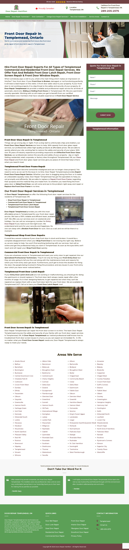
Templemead (20, 449)
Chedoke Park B (21, 379)
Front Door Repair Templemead (34, 20)
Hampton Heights (104, 402)
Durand (45, 388)
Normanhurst (75, 429)
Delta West (74, 385)
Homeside (74, 408)
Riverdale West (75, 438)
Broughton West (76, 370)
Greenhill (73, 399)
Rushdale (73, 440)
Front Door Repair (78, 521)
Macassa (18, 423)
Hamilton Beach (76, 402)
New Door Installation (78, 17)
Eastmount (74, 388)
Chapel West (102, 376)
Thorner (45, 449)
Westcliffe (101, 452)
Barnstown (46, 364)
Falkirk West (102, 391)
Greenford (46, 399)
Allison (72, 361)
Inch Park (18, 411)
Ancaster (100, 361)
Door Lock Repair (52, 525)
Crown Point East (103, 382)
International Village (50, 411)
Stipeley (18, 446)
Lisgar (72, 420)
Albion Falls (46, 361)
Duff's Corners (102, 385)
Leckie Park (46, 420)
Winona (18, 455)
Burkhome (46, 373)
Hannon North (20, 405)
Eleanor (100, 388)
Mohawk (73, 426)
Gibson (72, 393)
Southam (45, 443)
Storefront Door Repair (80, 532)
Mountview (19, 429)
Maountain (46, 423)
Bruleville (100, 370)
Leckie (17, 420)
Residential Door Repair (54, 532)
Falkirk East (74, 391)
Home (7, 17)
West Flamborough (77, 452)
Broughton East (48, 370)
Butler (72, 373)
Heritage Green (20, 408)
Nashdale (45, 429)
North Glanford (20, 432)
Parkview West (103, 432)
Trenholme (74, 449)
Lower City (101, 420)
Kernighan (46, 414)
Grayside (18, 399)
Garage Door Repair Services (57, 17)
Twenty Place (102, 449)
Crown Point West (22, 385)
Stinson (100, 443)
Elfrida (17, 391)
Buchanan (18, 373)
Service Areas (94, 17)
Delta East (46, 385)
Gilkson (17, 396)
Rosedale (45, 440)
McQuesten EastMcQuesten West (83, 423)
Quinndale (46, 435)
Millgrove (45, 426)
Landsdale (74, 417)
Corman (45, 382)
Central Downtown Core (24, 376)
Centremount (47, 376)
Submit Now (105, 115)
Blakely (100, 367)
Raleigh (72, 435)
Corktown (18, 382)
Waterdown (46, 452)
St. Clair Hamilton (76, 443)
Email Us (103, 525)
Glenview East (47, 396)
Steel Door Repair (52, 528)
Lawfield (100, 417)
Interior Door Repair (78, 525)
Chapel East (74, 376)
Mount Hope (102, 426)
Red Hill (18, 438)
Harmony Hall (102, 405)
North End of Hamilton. (106, 429)
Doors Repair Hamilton (63, 547)
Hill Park (45, 408)
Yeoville (45, 455)
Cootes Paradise (103, 379)
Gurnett (45, 402)
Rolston (18, 440)
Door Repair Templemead (16, 20)
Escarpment (47, 391)
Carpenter (101, 373)
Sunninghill (74, 446)
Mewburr (18, 426)
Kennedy (18, 414)
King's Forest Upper (77, 414)
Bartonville (74, 364)
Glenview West (75, 396)
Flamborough (47, 393)
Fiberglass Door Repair (80, 528)
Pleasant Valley (20, 435)
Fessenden (19, 393)
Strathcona (46, 446)
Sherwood (19, 443)
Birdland (73, 367)
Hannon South (47, 405)
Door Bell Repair (51, 521)
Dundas (18, 388)
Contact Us (105, 17)
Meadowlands (102, 423)
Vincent (17, 452)
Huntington (101, 408)
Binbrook (45, 367)
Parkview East (75, 432)
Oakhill (45, 432)
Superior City (102, 446)
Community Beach (77, 379)
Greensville (19, 402)
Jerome (72, 411)
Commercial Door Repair (54, 536)
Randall (100, 435)
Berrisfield (18, 367)
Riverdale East (47, 438)
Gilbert (99, 393)
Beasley (100, 364)
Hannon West (75, 405)
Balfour (17, 364)
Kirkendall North (103, 414)
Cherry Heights (48, 379)
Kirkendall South (21, 417)
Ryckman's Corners (104, 440)
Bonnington (19, 370)
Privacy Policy (76, 536)
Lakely (44, 417)
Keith (99, 411)
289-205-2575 (110, 11)
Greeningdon (102, 399)
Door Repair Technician (20, 17)
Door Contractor (38, 17)
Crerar (72, 382)
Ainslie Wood (20, 361)
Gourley (100, 396)
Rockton (100, 438)
